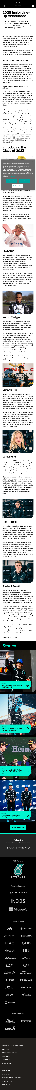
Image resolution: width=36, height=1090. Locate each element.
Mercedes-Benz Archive (9, 1052)
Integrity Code (6, 1074)
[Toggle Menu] (33, 6)
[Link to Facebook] (7, 848)
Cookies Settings (17, 185)
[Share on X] (11, 637)
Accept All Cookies (24, 181)
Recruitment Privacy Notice (11, 1067)
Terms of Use (6, 1084)
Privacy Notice (6, 1063)
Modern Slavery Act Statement (12, 1077)
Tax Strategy (6, 1070)
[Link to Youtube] (20, 848)
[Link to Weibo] (26, 848)
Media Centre (6, 1049)
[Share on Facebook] (8, 637)
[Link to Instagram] (10, 848)
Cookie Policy (6, 1059)
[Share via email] (16, 637)
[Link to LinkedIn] (23, 848)
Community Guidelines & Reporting (13, 1045)
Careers (4, 1042)
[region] (18, 174)
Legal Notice (6, 1056)
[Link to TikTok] (16, 848)
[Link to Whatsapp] (29, 848)
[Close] (33, 161)
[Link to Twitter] (13, 848)
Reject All (11, 181)
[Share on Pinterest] (13, 637)
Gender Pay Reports (8, 1081)
